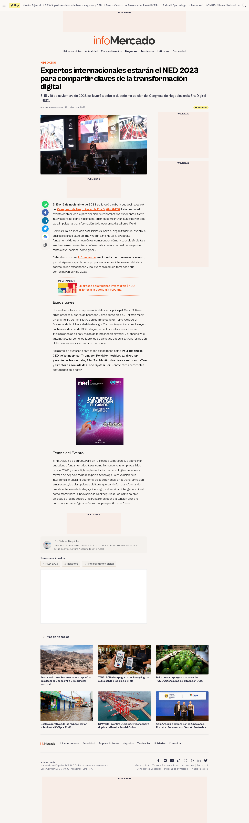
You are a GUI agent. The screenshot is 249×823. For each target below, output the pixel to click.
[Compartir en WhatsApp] (45, 204)
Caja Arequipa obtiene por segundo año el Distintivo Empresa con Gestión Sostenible (181, 725)
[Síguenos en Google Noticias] (45, 236)
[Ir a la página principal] (124, 40)
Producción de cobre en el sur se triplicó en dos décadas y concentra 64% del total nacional (65, 681)
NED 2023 (51, 563)
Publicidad (202, 765)
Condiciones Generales (149, 769)
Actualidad (91, 51)
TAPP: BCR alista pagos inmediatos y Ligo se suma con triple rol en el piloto (123, 679)
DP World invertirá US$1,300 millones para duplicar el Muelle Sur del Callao (123, 725)
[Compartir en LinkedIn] (45, 220)
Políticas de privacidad (176, 769)
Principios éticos (199, 769)
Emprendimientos (111, 51)
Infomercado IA (142, 765)
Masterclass (187, 765)
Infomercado (87, 257)
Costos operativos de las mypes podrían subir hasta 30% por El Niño (63, 725)
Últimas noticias (72, 51)
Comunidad (179, 51)
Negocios (131, 51)
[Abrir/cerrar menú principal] (4, 5)
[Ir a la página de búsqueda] (244, 5)
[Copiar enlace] (45, 245)
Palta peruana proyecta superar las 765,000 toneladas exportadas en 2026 (179, 679)
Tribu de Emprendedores (165, 765)
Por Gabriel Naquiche (51, 107)
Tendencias (147, 51)
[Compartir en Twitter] (45, 228)
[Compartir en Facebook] (45, 212)
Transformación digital (100, 563)
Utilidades (163, 51)
